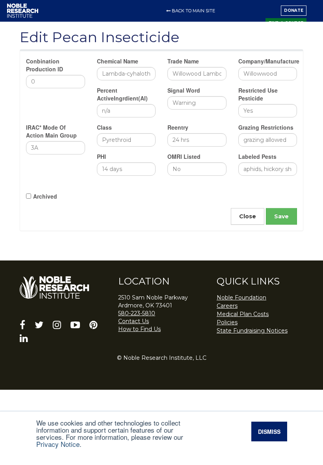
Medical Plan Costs (243, 314)
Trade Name (183, 61)
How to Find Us (139, 329)
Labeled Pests (257, 156)
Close (247, 216)
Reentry (177, 127)
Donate (293, 10)
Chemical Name (117, 61)
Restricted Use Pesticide (258, 94)
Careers (227, 305)
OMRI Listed (183, 156)
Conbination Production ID (44, 65)
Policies (227, 322)
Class (104, 127)
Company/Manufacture (267, 61)
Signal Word (183, 90)
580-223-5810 (136, 313)
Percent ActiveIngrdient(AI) (122, 94)
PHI (101, 156)
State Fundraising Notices (252, 330)
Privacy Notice (58, 444)
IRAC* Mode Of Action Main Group (51, 131)
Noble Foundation (241, 297)
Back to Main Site (193, 10)
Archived (45, 196)
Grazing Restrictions (265, 127)
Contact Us (133, 321)
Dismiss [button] (269, 431)
